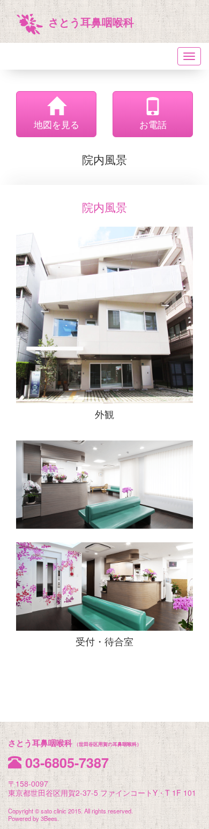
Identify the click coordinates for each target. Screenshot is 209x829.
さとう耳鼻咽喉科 (91, 21)
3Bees (49, 818)
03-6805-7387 (67, 762)
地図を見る (56, 124)
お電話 (153, 124)
